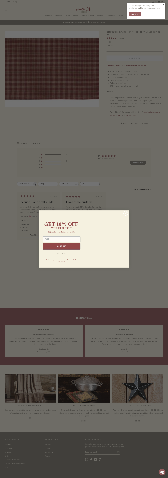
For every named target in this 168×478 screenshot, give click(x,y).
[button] (162, 472)
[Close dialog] (126, 213)
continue (61, 246)
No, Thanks (61, 254)
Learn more (135, 14)
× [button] (163, 4)
